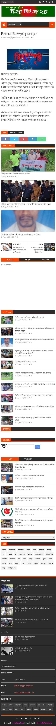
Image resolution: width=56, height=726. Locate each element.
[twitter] (43, 2)
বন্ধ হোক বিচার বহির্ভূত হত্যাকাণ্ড (25, 637)
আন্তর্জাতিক (12, 550)
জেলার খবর (22, 554)
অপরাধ (3, 705)
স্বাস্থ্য (3, 568)
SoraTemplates (18, 723)
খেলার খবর (9, 554)
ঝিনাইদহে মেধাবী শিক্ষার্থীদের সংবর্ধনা (25, 362)
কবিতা (34, 550)
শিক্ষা (23, 563)
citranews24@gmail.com (24, 692)
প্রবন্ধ (30, 559)
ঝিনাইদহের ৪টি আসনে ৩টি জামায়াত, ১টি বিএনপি (29, 476)
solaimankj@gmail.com (23, 686)
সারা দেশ (43, 563)
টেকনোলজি (12, 559)
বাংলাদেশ (38, 559)
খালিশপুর (49, 550)
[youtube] (46, 2)
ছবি (43, 705)
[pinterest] (49, 2)
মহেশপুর (4, 563)
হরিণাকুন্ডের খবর (11, 568)
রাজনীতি (17, 563)
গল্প (15, 554)
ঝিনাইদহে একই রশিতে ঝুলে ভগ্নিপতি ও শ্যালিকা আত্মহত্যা (32, 608)
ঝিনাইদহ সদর (12, 132)
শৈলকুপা (29, 563)
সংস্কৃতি (36, 563)
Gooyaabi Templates (44, 723)
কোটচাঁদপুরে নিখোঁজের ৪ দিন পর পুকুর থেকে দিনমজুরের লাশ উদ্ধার (20, 234)
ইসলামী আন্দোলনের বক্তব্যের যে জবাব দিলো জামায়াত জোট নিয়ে (33, 498)
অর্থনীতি (4, 550)
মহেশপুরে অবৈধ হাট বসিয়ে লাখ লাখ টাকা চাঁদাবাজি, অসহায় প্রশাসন (35, 384)
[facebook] (40, 2)
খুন (3, 554)
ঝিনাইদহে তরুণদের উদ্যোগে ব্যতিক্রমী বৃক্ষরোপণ (15, 174)
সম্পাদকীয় (43, 709)
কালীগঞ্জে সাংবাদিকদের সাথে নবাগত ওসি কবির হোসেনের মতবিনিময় (34, 406)
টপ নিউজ (20, 132)
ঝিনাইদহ (30, 554)
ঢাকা (19, 559)
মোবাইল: (3, 679)
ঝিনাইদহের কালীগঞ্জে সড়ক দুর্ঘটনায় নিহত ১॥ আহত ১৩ (31, 619)
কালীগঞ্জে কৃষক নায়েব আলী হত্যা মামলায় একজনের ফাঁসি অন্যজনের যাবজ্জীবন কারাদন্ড (26, 204)
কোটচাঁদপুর (41, 550)
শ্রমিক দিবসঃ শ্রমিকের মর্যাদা (23, 648)
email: (3, 686)
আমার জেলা (20, 550)
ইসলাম (28, 550)
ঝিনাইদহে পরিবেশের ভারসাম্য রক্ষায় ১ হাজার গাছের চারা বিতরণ (33, 395)
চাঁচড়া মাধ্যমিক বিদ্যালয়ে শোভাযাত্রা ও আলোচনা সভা (31, 586)
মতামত (50, 559)
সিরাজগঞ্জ (51, 563)
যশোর (10, 563)
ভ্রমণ (44, 559)
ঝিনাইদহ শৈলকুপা (39, 554)
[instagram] (52, 2)
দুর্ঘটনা (24, 559)
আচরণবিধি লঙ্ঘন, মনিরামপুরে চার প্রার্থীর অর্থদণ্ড (29, 487)
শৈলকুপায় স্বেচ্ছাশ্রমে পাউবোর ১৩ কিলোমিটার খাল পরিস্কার (33, 373)
